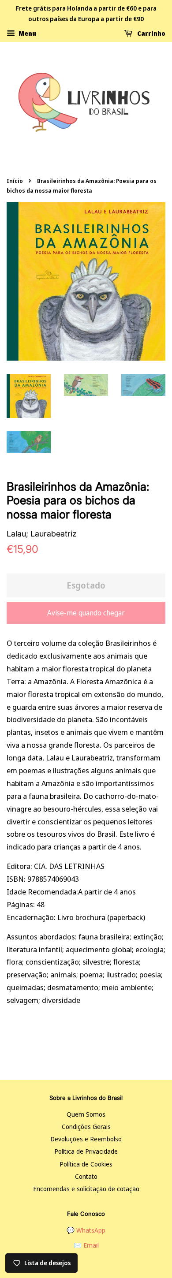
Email (91, 1245)
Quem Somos (86, 1114)
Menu (26, 33)
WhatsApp (90, 1230)
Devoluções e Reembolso (86, 1139)
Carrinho (150, 33)
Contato (86, 1176)
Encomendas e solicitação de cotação (86, 1189)
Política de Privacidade (86, 1151)
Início (15, 181)
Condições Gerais (86, 1126)
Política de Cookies (86, 1164)
